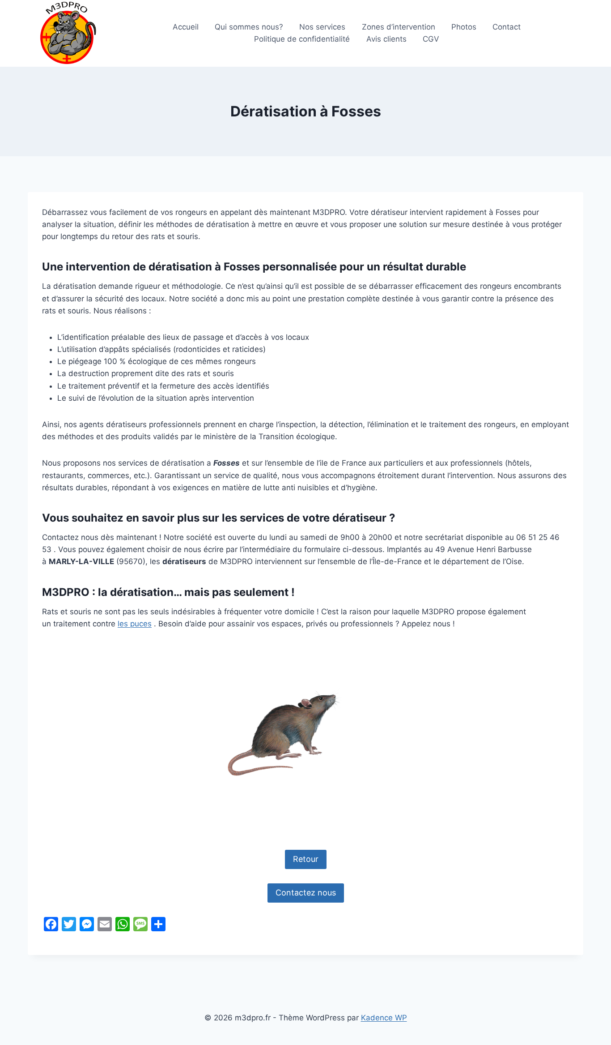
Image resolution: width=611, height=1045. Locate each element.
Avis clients (386, 38)
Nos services (322, 26)
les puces (135, 623)
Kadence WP (384, 1017)
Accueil (186, 26)
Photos (463, 26)
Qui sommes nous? (249, 26)
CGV (431, 38)
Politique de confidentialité (302, 38)
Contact (506, 26)
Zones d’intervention (398, 26)
